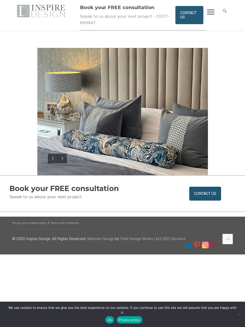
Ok (110, 320)
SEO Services (173, 239)
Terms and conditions (64, 223)
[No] (239, 314)
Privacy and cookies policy (29, 223)
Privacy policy (129, 320)
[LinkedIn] (188, 246)
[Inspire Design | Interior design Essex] (48, 15)
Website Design (100, 239)
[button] (205, 194)
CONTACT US (188, 15)
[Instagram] (205, 246)
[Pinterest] (196, 246)
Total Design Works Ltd (139, 239)
